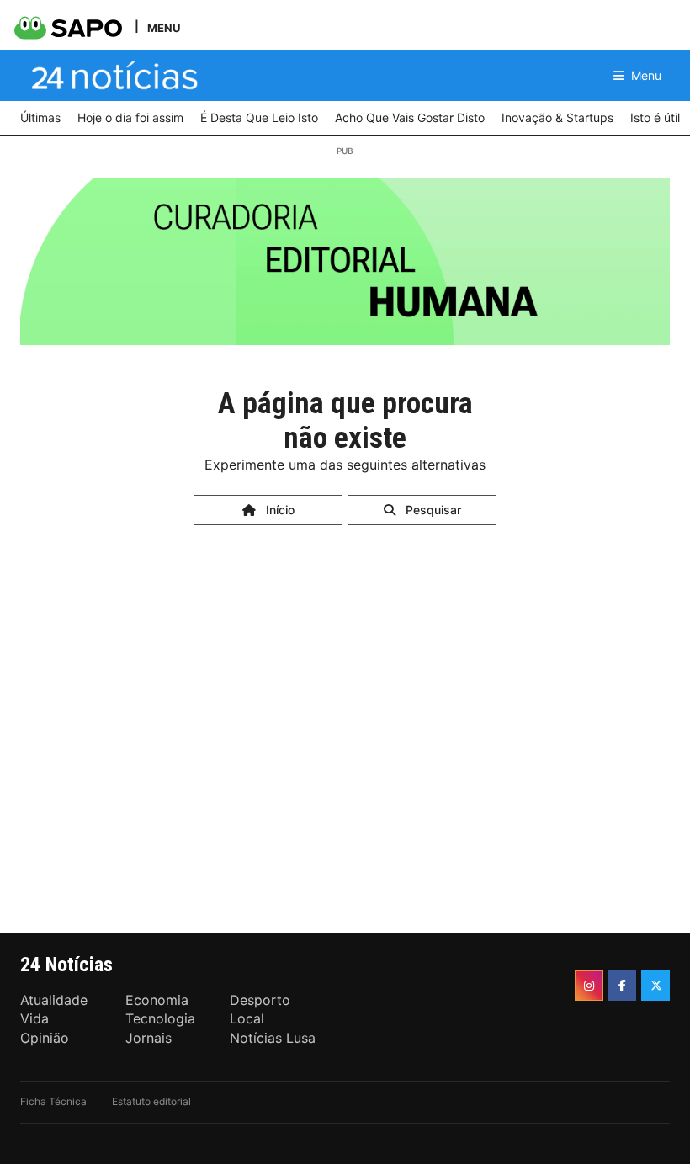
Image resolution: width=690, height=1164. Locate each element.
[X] (655, 985)
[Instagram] (589, 985)
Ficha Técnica (53, 1101)
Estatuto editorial (151, 1101)
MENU (163, 27)
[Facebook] (622, 985)
